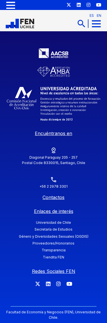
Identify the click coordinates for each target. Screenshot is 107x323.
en (99, 15)
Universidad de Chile (53, 222)
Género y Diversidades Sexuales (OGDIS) (53, 236)
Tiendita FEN (53, 257)
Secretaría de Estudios (53, 229)
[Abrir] (11, 5)
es (92, 15)
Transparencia (54, 250)
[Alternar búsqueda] (81, 23)
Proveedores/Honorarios (53, 243)
